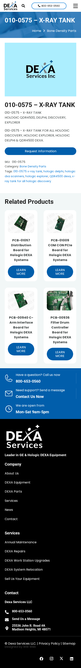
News (9, 509)
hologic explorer (36, 176)
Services (11, 500)
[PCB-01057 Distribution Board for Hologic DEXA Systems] (21, 223)
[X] (61, 658)
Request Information (40, 151)
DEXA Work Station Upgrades (27, 560)
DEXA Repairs (15, 551)
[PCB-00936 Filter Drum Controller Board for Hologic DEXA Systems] (60, 301)
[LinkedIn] (71, 658)
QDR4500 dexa (60, 176)
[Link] (40, 378)
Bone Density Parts (61, 31)
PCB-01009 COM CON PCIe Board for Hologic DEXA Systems (60, 250)
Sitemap (69, 643)
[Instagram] (51, 658)
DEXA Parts (13, 491)
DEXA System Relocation (24, 569)
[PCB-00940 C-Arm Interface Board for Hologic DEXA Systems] (21, 301)
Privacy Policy (49, 643)
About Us (12, 473)
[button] (23, 6)
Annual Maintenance (21, 542)
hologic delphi (53, 171)
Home (36, 31)
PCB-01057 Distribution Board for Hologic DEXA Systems (21, 250)
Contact (11, 519)
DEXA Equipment (17, 482)
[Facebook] (41, 658)
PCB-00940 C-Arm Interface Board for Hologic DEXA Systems (21, 327)
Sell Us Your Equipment (22, 579)
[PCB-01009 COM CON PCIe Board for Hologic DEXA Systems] (60, 223)
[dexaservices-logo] (10, 6)
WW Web (29, 647)
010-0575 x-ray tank (27, 171)
